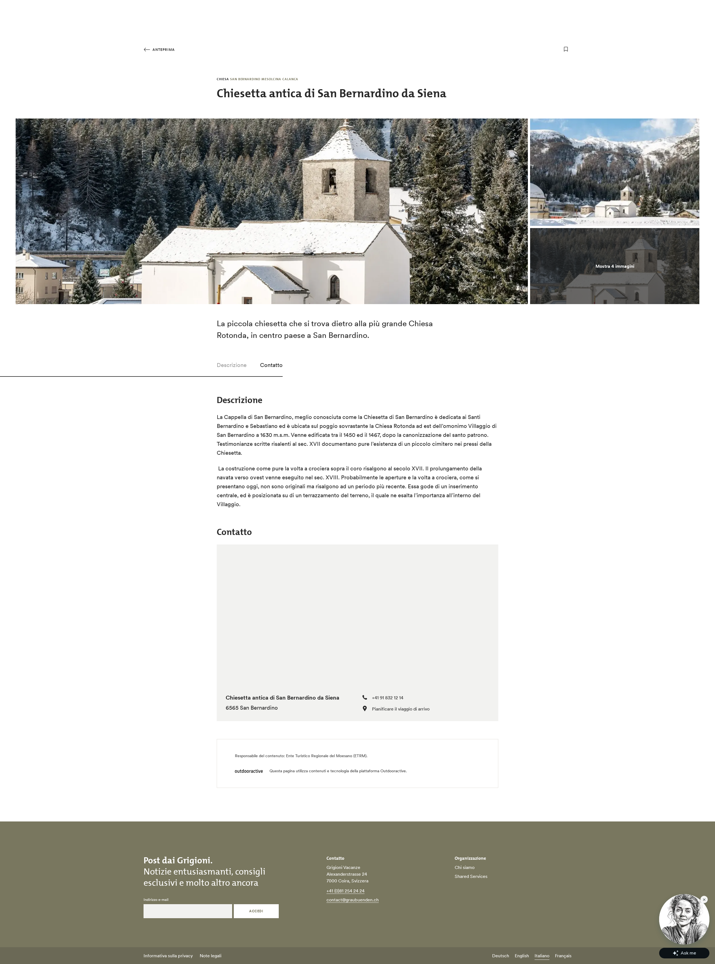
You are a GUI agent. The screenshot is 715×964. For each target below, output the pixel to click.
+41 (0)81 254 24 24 (345, 891)
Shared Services (471, 876)
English (522, 955)
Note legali (210, 955)
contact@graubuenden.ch (352, 900)
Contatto (271, 365)
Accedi (256, 911)
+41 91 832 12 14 (387, 697)
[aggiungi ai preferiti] (565, 49)
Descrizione (232, 365)
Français (563, 955)
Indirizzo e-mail (156, 899)
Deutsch (500, 955)
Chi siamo (465, 867)
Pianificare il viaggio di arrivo (401, 709)
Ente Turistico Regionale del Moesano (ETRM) (326, 755)
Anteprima (163, 50)
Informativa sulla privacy (168, 955)
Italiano (542, 955)
